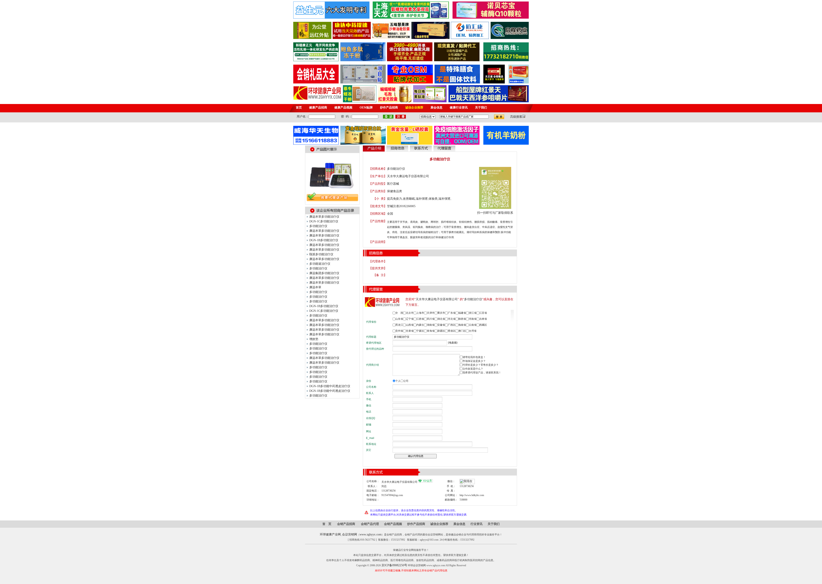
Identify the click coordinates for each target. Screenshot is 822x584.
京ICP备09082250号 (394, 565)
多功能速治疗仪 (319, 263)
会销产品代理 (370, 524)
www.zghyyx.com (370, 534)
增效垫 (313, 339)
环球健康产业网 (330, 534)
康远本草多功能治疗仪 (324, 216)
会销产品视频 (393, 524)
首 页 (326, 524)
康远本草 (315, 287)
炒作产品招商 (416, 524)
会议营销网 (349, 534)
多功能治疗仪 (318, 226)
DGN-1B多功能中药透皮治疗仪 (329, 386)
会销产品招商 (346, 524)
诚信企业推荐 (439, 524)
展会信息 (459, 524)
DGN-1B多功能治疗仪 (323, 240)
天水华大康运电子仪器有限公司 (408, 176)
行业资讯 (476, 524)
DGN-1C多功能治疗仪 (323, 221)
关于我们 (494, 524)
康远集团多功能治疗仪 (324, 273)
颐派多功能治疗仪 (321, 254)
